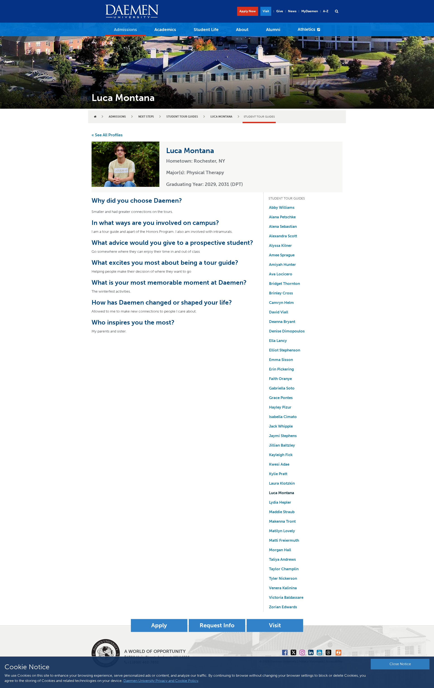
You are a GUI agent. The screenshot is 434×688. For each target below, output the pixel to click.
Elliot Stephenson (284, 350)
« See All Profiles (107, 134)
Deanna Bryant (282, 321)
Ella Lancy (278, 340)
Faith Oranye (280, 378)
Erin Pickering (281, 369)
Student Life (206, 29)
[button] (336, 11)
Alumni (273, 29)
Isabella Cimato (283, 416)
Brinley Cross (281, 293)
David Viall (278, 312)
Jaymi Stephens (283, 435)
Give (279, 11)
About (242, 29)
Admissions (125, 29)
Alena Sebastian (283, 226)
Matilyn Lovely (282, 531)
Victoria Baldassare (286, 597)
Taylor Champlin (284, 569)
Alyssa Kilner (280, 245)
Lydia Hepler (280, 502)
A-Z (325, 11)
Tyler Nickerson (283, 578)
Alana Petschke (282, 217)
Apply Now (247, 11)
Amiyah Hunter (282, 264)
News (292, 11)
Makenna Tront (282, 521)
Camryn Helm (281, 302)
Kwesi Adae (279, 464)
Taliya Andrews (282, 559)
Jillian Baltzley (282, 445)
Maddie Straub (282, 512)
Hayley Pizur (280, 407)
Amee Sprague (282, 255)
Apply (159, 625)
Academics (165, 29)
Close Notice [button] (400, 664)
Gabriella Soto (282, 388)
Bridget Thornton (284, 283)
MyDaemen (309, 11)
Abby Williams (282, 207)
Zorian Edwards (283, 607)
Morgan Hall (280, 550)
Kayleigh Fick (280, 454)
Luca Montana (221, 116)
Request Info (217, 625)
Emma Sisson (281, 359)
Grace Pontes (281, 397)
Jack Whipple (281, 426)
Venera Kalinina (283, 588)
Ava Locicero (280, 274)
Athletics (306, 29)
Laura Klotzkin (282, 483)
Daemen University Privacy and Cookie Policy (160, 680)
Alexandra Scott (283, 236)
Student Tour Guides (182, 116)
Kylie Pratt (278, 473)
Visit (266, 11)
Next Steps (146, 116)
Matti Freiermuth (284, 540)
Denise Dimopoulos (287, 331)
